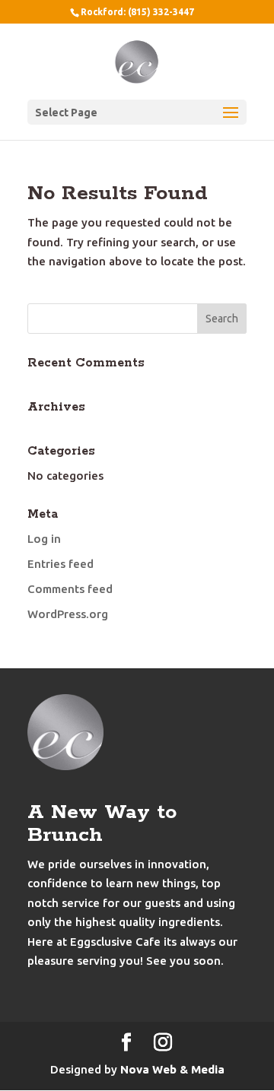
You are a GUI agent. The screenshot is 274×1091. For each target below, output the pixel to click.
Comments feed (70, 588)
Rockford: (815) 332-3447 (137, 12)
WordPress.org (67, 613)
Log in (44, 538)
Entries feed (60, 563)
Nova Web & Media (172, 1069)
